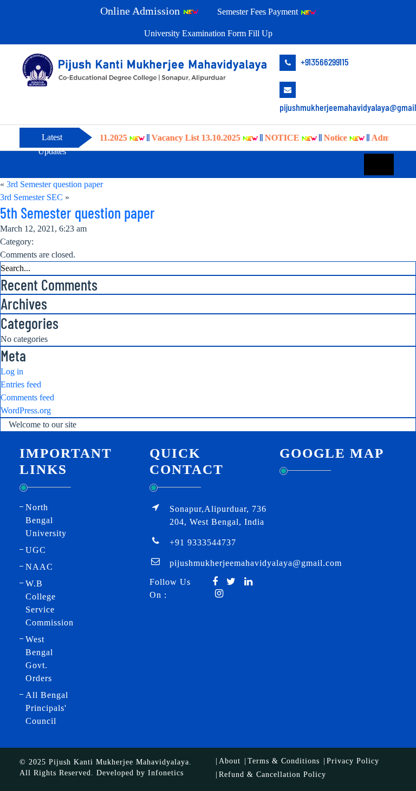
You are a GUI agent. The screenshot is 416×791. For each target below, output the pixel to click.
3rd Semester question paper (54, 184)
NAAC (39, 566)
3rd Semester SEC (31, 197)
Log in (12, 371)
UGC (35, 550)
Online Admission (141, 11)
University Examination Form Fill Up (208, 33)
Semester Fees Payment (258, 11)
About (229, 761)
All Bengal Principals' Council (46, 708)
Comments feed (27, 397)
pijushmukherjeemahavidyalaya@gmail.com (338, 107)
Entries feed (21, 384)
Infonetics (166, 773)
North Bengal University (46, 520)
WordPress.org (26, 410)
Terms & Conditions (284, 761)
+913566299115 (323, 62)
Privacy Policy (353, 761)
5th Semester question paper (77, 212)
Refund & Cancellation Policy (272, 774)
